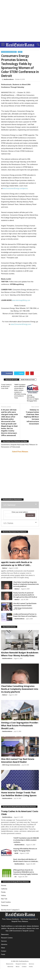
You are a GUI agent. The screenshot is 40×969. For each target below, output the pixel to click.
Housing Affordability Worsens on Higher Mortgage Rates (25, 850)
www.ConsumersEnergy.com (21, 324)
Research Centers (7, 938)
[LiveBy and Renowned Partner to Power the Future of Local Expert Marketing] (6, 617)
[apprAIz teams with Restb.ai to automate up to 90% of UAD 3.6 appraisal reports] (20, 547)
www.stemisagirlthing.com (21, 300)
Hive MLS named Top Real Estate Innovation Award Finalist (24, 604)
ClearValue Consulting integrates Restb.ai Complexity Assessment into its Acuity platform (26, 584)
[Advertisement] (20, 21)
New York (4, 899)
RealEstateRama (9, 79)
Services (4, 941)
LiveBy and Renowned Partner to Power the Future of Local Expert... (25, 615)
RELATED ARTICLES (11, 379)
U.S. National (9, 505)
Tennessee (4, 905)
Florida (3, 892)
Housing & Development (9, 52)
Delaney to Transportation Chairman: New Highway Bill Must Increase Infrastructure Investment (31, 417)
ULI (15, 876)
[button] (36, 44)
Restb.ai (4, 568)
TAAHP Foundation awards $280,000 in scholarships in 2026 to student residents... (26, 840)
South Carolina (6, 902)
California (4, 889)
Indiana (3, 895)
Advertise (4, 944)
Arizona (3, 885)
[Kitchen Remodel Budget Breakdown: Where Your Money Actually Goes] (20, 640)
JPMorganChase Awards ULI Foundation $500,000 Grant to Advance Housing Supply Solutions (25, 872)
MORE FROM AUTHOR (28, 379)
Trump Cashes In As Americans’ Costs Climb (6, 386)
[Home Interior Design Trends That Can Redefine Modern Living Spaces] (20, 780)
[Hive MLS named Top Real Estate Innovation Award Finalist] (6, 606)
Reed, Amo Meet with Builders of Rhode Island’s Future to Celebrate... (26, 860)
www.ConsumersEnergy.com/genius (15, 188)
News (20, 52)
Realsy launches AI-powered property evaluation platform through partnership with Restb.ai (25, 595)
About (3, 948)
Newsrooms (5, 934)
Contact (3, 951)
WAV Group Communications (23, 608)
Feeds (3, 954)
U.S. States (8, 523)
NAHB (16, 853)
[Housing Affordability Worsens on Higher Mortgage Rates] (33, 388)
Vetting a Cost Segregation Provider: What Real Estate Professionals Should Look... (19, 725)
